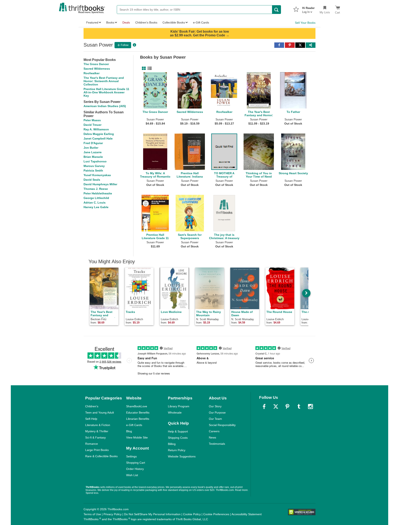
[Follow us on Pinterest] (287, 406)
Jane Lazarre (93, 152)
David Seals (92, 179)
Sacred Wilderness (97, 68)
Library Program (178, 406)
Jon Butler (91, 147)
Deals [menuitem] (126, 22)
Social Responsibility (222, 425)
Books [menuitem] (110, 22)
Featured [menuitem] (92, 22)
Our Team (215, 418)
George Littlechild (96, 198)
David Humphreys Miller (100, 184)
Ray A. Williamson (96, 129)
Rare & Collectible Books (101, 456)
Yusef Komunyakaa (97, 175)
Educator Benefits (137, 412)
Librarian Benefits (137, 418)
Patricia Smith (93, 170)
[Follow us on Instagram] (310, 406)
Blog (129, 431)
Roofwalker (92, 73)
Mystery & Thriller (96, 431)
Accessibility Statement (247, 514)
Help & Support (178, 431)
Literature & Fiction (97, 425)
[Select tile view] (149, 68)
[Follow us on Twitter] (276, 406)
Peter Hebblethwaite (98, 193)
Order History (135, 469)
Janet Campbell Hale (98, 138)
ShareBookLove (136, 406)
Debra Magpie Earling (99, 134)
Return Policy (176, 450)
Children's (91, 406)
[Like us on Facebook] (264, 406)
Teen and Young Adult (99, 412)
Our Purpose (217, 412)
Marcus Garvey (94, 166)
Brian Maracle (93, 156)
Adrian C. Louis (95, 202)
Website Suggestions (182, 456)
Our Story (215, 406)
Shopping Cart (135, 462)
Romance (91, 443)
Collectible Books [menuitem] (174, 22)
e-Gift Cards (134, 425)
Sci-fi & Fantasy (95, 437)
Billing (172, 444)
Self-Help (91, 418)
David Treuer (92, 124)
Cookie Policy (192, 514)
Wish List (132, 475)
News (212, 437)
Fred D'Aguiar (93, 143)
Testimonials (217, 443)
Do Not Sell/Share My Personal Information (152, 514)
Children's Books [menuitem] (146, 22)
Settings (131, 456)
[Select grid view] (143, 68)
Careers (214, 431)
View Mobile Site (137, 437)
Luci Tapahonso (95, 161)
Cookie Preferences (216, 514)
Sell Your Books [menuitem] (305, 22)
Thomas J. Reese (96, 188)
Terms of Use (92, 514)
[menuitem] (308, 9)
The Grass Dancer (96, 64)
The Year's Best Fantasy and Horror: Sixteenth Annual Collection (104, 81)
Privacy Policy (112, 514)
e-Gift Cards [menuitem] (201, 22)
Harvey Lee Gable (96, 207)
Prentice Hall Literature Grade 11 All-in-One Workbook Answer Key (106, 92)
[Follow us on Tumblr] (299, 406)
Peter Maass (92, 120)
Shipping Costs (178, 437)
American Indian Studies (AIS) (105, 106)
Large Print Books (97, 450)
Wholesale (175, 412)
